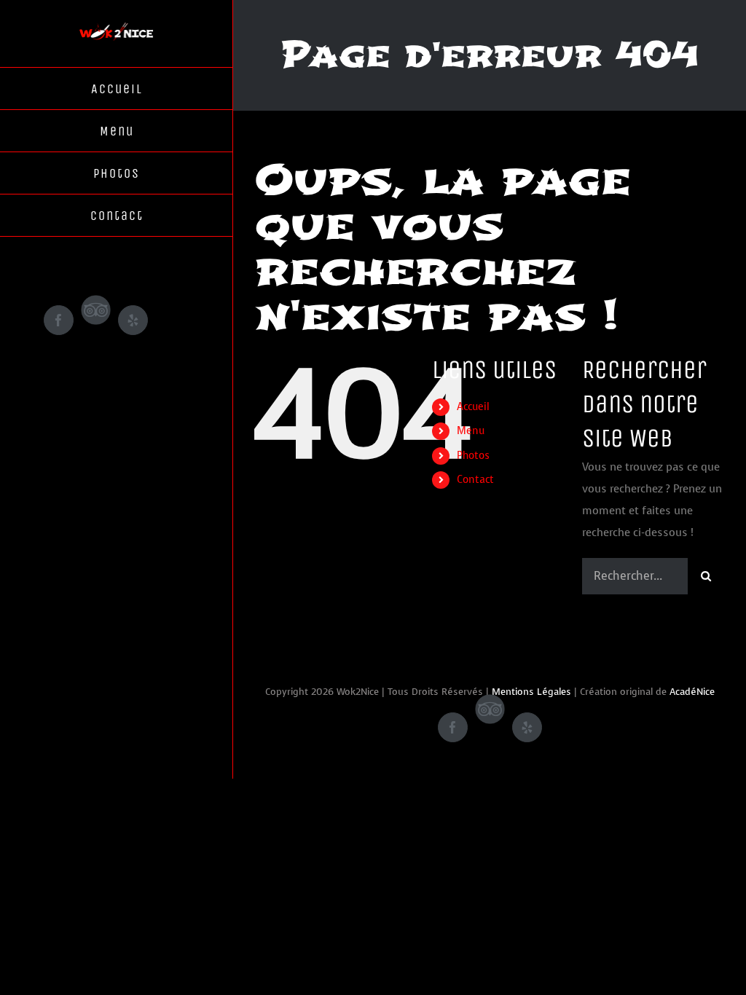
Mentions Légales (531, 691)
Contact (475, 480)
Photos (473, 456)
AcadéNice (692, 691)
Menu (470, 431)
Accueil (473, 407)
